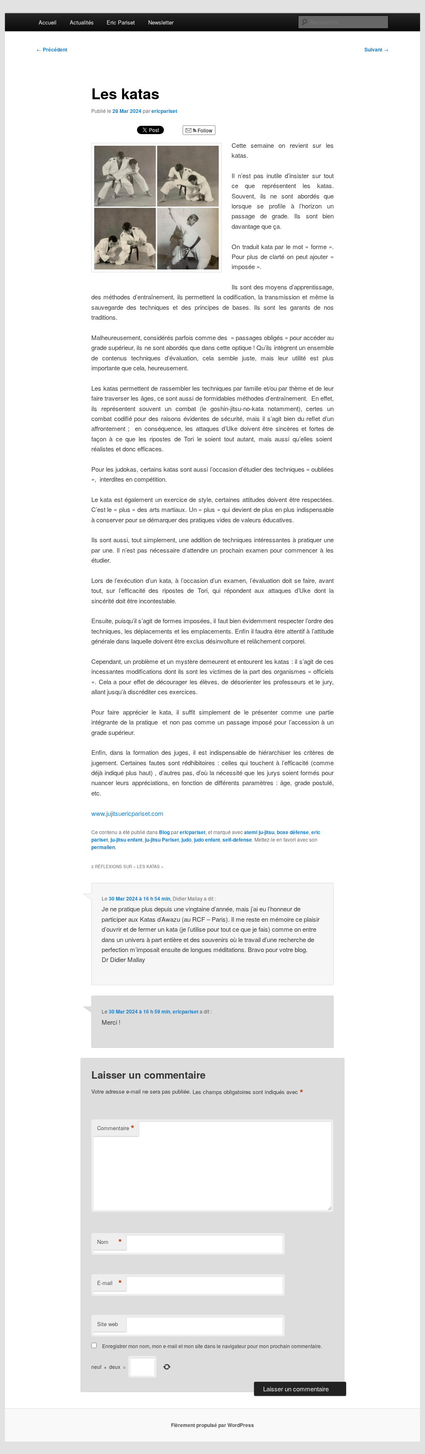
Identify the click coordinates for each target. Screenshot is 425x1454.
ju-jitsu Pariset (162, 839)
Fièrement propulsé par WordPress (212, 1425)
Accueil (47, 22)
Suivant (376, 49)
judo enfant (207, 839)
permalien (103, 847)
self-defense (237, 839)
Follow (204, 130)
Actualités (82, 22)
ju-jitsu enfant (126, 839)
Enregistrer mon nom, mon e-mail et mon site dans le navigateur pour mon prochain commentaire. (212, 1345)
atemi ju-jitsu (259, 832)
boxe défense (293, 832)
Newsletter (160, 22)
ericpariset (164, 111)
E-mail (109, 1283)
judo (186, 839)
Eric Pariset (121, 22)
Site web (107, 1324)
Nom (109, 1241)
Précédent (52, 49)
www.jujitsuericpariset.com (127, 813)
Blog (164, 832)
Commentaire (115, 1128)
